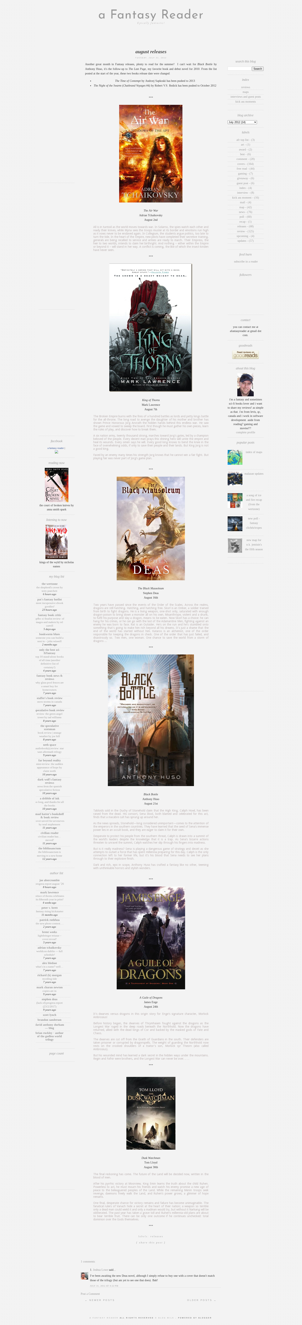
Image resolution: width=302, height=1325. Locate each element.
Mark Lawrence (49, 892)
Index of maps (254, 452)
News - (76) (245, 212)
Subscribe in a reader (246, 261)
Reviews (245, 87)
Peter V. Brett (49, 907)
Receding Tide (49, 978)
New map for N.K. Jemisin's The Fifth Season (254, 545)
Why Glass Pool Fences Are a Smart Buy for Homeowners (50, 686)
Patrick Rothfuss (50, 919)
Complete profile (245, 432)
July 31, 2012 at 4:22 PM (104, 1286)
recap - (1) (245, 221)
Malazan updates (253, 473)
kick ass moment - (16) (245, 197)
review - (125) (245, 231)
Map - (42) (245, 207)
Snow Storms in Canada (49, 701)
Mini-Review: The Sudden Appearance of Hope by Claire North (49, 767)
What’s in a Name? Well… (49, 966)
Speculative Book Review (49, 710)
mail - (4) (245, 202)
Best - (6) (245, 154)
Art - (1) (245, 144)
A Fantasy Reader (55, 448)
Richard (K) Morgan (49, 975)
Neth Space (49, 744)
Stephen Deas (49, 999)
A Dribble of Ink (49, 798)
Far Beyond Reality (49, 760)
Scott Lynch (49, 1014)
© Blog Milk (165, 1318)
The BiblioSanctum (49, 848)
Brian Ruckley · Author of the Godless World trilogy (49, 1036)
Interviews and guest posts (246, 96)
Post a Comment (90, 1293)
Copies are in (49, 990)
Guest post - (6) (245, 183)
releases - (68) (245, 226)
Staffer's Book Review (49, 698)
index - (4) (245, 188)
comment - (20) (245, 159)
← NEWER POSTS (100, 1300)
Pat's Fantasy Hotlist (49, 599)
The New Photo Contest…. (49, 923)
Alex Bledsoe (49, 963)
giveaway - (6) (245, 178)
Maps (246, 92)
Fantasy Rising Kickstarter (49, 911)
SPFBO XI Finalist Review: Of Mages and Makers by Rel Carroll (49, 622)
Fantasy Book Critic (49, 615)
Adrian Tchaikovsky (49, 947)
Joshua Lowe (100, 1269)
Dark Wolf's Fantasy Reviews (49, 781)
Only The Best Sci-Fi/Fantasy (49, 651)
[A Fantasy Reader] (56, 452)
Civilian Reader (50, 833)
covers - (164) (245, 163)
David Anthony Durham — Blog (49, 1026)
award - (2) (245, 149)
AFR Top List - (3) (245, 139)
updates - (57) (245, 240)
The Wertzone (50, 583)
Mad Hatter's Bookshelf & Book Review (49, 816)
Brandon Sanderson (49, 1019)
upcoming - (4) (245, 236)
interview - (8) (245, 192)
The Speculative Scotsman (49, 727)
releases (156, 1236)
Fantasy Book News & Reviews (50, 677)
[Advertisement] (57, 118)
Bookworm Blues (49, 634)
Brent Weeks (49, 932)
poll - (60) (246, 216)
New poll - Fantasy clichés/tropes (254, 523)
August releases (150, 51)
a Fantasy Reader (151, 15)
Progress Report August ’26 (49, 883)
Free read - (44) (246, 168)
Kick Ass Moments (245, 101)
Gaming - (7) (245, 173)
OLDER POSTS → (202, 1300)
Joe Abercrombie (49, 880)
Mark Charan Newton (50, 987)
